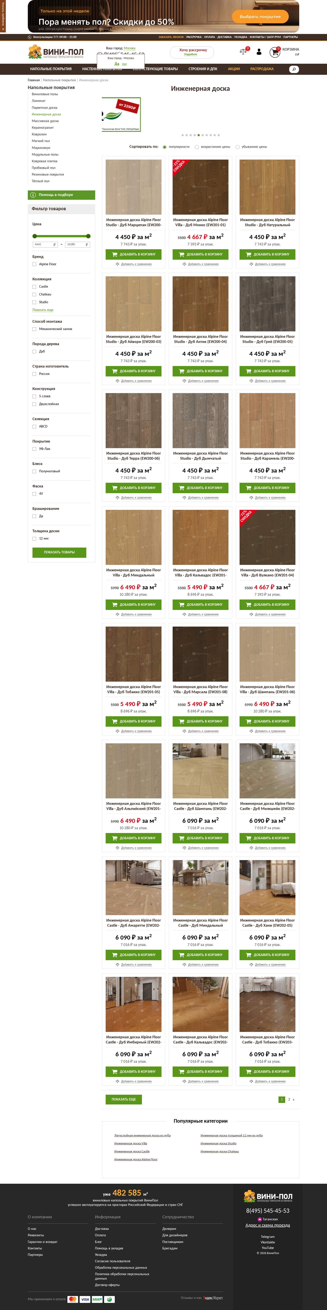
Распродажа (262, 69)
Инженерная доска (46, 114)
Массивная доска (45, 121)
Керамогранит (43, 128)
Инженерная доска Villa (130, 1143)
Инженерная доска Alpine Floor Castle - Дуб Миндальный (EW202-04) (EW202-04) (200, 925)
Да (117, 64)
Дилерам (169, 1229)
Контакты (35, 1248)
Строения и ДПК (203, 69)
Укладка (240, 37)
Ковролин (39, 134)
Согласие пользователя (112, 1261)
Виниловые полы (45, 94)
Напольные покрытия (51, 69)
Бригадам (170, 1248)
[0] (243, 52)
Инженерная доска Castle (131, 1151)
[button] (183, 135)
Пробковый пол (43, 168)
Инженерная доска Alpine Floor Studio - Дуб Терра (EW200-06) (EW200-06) (133, 458)
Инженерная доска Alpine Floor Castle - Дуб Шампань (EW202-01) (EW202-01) (200, 809)
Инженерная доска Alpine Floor (135, 1159)
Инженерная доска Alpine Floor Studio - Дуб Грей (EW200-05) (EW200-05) (267, 342)
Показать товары (59, 552)
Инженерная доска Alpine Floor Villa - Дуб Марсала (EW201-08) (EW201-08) (200, 692)
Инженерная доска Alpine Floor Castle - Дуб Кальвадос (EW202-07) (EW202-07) (200, 1042)
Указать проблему (3, 14)
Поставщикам (172, 1242)
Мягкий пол (41, 141)
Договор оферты (107, 1285)
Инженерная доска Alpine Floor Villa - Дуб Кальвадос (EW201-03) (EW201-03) (200, 575)
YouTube (268, 1248)
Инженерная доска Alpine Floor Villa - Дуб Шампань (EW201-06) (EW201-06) (267, 692)
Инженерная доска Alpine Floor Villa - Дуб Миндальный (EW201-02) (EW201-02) (133, 575)
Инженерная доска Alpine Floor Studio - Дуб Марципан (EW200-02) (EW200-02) (133, 225)
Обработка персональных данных (121, 1268)
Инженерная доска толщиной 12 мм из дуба (232, 1135)
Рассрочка (194, 37)
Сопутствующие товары (155, 69)
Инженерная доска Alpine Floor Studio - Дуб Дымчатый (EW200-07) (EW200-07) (200, 458)
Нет (124, 64)
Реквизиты (36, 1235)
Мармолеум (41, 148)
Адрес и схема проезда (268, 1225)
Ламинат (38, 101)
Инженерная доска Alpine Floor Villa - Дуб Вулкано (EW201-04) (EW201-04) (267, 575)
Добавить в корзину (137, 254)
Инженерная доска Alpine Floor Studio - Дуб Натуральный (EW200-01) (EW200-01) (267, 225)
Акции (234, 69)
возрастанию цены (215, 147)
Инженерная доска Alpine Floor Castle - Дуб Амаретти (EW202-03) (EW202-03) (133, 925)
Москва (129, 48)
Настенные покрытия (102, 69)
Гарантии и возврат (42, 1242)
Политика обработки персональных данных (122, 1276)
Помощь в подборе (56, 195)
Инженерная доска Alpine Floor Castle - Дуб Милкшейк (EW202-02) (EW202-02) (267, 809)
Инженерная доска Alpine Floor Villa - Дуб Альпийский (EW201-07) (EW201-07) (133, 809)
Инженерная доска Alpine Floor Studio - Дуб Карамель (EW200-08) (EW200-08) (267, 458)
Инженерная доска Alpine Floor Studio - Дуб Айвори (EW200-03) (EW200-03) (133, 342)
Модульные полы (45, 154)
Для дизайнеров (175, 1235)
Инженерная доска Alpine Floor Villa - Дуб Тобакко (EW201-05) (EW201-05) (133, 692)
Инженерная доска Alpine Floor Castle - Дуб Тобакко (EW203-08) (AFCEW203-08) (267, 1042)
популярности (179, 147)
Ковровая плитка (44, 161)
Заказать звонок (171, 37)
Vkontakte (268, 1242)
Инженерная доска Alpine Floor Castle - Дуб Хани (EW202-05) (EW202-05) (267, 925)
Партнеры (290, 37)
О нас (32, 1229)
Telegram (268, 1237)
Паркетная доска (44, 108)
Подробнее (190, 54)
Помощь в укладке (109, 1248)
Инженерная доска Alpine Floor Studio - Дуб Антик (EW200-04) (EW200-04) (200, 342)
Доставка (225, 37)
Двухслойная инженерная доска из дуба (142, 1135)
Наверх (313, 1303)
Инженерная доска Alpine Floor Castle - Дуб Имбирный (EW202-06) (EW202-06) (133, 1042)
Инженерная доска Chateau (220, 1151)
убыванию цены (254, 147)
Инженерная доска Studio (218, 1143)
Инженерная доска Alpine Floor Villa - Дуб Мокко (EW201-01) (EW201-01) (200, 225)
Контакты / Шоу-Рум (265, 37)
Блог (98, 1242)
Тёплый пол (40, 181)
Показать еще (42, 310)
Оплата (209, 37)
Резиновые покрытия (48, 174)
